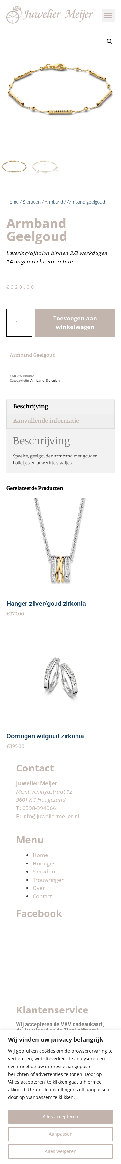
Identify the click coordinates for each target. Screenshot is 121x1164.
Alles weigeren (60, 1151)
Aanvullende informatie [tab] (46, 420)
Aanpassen (61, 1134)
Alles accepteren (60, 1116)
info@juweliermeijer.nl (50, 816)
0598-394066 (39, 808)
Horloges (44, 863)
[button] (108, 15)
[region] (60, 1097)
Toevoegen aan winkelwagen (75, 322)
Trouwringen (49, 879)
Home (12, 202)
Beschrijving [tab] (30, 406)
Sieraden (32, 202)
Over (39, 887)
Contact (42, 896)
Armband (54, 202)
